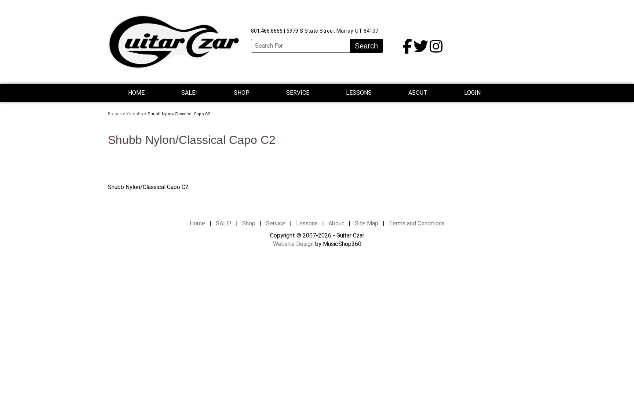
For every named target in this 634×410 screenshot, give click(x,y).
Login (472, 92)
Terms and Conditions (417, 223)
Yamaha (134, 114)
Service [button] (297, 92)
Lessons (359, 92)
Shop (241, 92)
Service (275, 223)
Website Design (293, 243)
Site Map (366, 223)
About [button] (417, 92)
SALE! (189, 92)
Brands (115, 114)
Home (136, 92)
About (336, 223)
